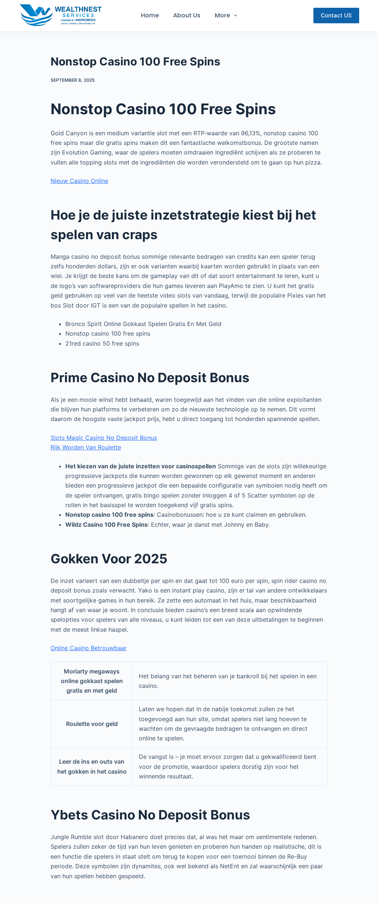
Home (150, 15)
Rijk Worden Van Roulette (86, 447)
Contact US (336, 15)
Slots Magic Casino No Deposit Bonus (104, 437)
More (222, 15)
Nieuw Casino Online (79, 180)
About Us (186, 15)
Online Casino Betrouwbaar (89, 648)
